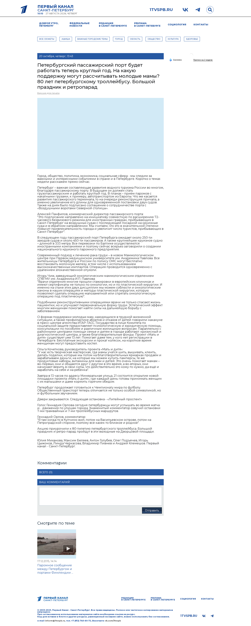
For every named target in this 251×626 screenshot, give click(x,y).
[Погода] (175, 60)
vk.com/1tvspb (113, 621)
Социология (177, 24)
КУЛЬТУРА (173, 39)
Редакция (113, 24)
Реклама (147, 24)
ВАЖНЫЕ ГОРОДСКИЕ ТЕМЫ (92, 39)
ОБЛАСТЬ (135, 39)
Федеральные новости (79, 24)
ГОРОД (119, 39)
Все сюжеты (46, 39)
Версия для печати (48, 93)
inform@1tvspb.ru (55, 621)
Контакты (200, 24)
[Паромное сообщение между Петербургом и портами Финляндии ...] (56, 544)
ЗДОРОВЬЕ (192, 39)
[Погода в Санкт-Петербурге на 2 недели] (203, 60)
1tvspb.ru (161, 10)
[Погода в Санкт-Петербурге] (191, 56)
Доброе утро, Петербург (48, 24)
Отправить (152, 510)
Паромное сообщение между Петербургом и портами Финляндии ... (55, 569)
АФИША (66, 39)
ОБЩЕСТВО (154, 39)
